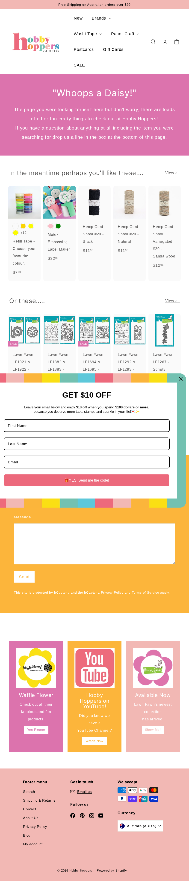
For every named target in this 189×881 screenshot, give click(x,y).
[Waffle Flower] (36, 668)
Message (22, 517)
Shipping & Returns (39, 800)
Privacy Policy (112, 592)
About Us (30, 818)
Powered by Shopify (112, 870)
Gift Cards (113, 49)
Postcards (84, 49)
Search (29, 792)
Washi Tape (86, 34)
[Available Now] (153, 668)
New (78, 18)
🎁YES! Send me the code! (86, 480)
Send (24, 577)
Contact (29, 809)
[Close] (180, 378)
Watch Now (94, 741)
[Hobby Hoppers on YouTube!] (94, 668)
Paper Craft (123, 34)
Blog (26, 835)
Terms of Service (145, 592)
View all (172, 173)
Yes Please (36, 729)
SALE (79, 65)
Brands (99, 18)
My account (33, 844)
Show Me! (153, 729)
